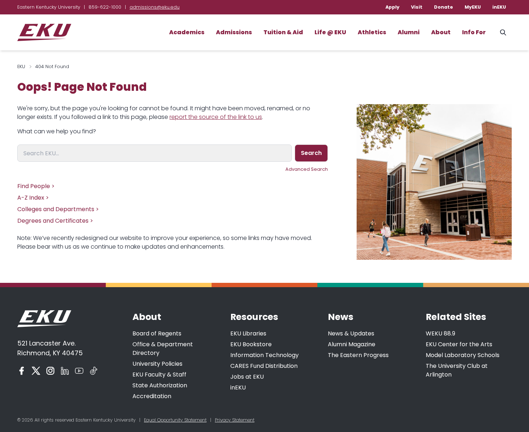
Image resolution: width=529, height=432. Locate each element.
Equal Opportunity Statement (175, 420)
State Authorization (159, 385)
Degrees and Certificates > (55, 221)
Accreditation (151, 396)
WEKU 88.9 (440, 333)
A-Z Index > (33, 197)
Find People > (36, 186)
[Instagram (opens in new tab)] (50, 370)
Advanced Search (306, 169)
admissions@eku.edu (155, 7)
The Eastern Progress (358, 355)
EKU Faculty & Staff (159, 374)
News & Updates (351, 333)
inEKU (499, 7)
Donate (443, 7)
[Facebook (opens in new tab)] (21, 370)
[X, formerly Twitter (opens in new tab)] (36, 370)
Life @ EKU (330, 32)
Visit (416, 7)
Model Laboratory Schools (462, 355)
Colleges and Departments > (58, 209)
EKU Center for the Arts (459, 344)
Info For (474, 32)
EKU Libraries (248, 333)
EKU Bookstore (251, 344)
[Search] (503, 32)
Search (311, 153)
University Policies (157, 364)
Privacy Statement (234, 420)
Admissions (234, 32)
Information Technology (264, 355)
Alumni (409, 32)
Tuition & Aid (283, 32)
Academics (186, 32)
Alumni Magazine (351, 344)
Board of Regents (156, 333)
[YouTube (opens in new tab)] (79, 370)
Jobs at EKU (247, 377)
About (441, 32)
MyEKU (473, 7)
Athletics (372, 32)
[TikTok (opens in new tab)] (93, 370)
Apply (392, 7)
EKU (21, 66)
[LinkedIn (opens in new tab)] (64, 370)
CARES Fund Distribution (264, 366)
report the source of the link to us (215, 117)
